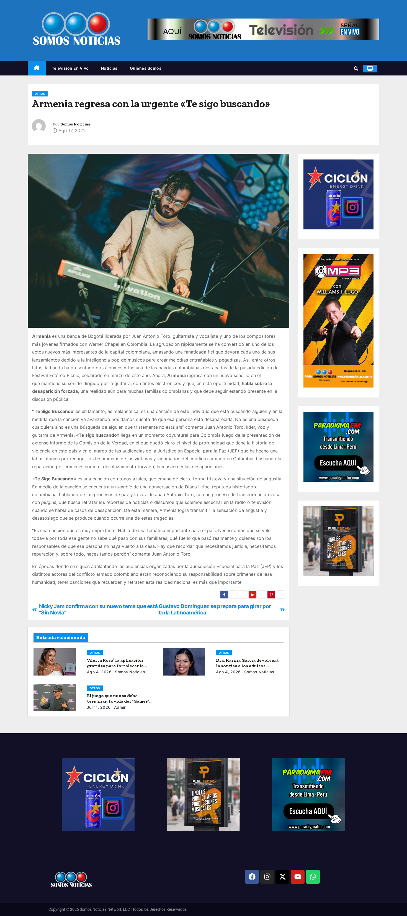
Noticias (109, 68)
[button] (356, 68)
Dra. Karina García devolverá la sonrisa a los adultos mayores (247, 666)
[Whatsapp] (313, 877)
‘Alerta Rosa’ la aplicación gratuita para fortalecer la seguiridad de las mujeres (115, 666)
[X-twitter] (282, 877)
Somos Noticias (75, 124)
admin (119, 707)
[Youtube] (298, 877)
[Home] (37, 68)
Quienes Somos (146, 68)
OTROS (40, 93)
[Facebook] (252, 877)
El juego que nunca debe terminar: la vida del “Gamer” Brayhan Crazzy (118, 701)
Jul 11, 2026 (99, 707)
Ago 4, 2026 (99, 671)
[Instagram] (267, 877)
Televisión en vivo (70, 68)
